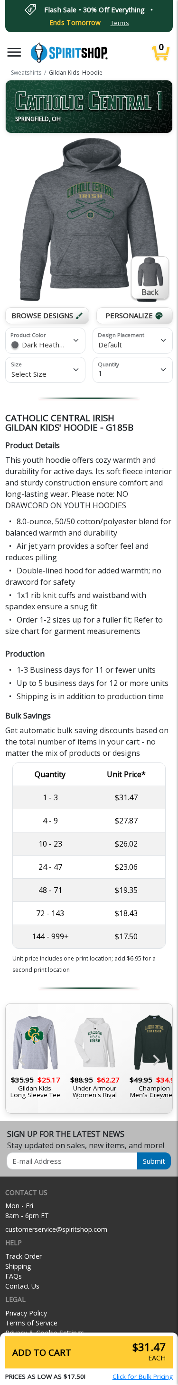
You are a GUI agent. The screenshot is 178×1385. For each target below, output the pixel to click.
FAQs (13, 1276)
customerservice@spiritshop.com (56, 1229)
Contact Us (22, 1285)
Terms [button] (120, 23)
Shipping (18, 1266)
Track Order (23, 1256)
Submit (154, 1161)
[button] (14, 52)
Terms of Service (31, 1322)
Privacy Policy (26, 1312)
